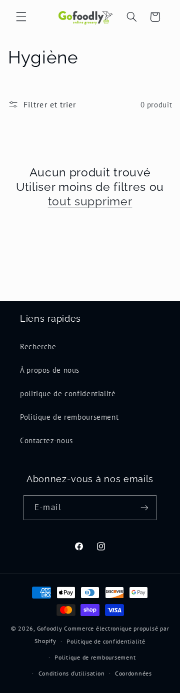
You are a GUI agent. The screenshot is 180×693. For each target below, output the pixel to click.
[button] (21, 16)
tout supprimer (90, 201)
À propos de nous (50, 370)
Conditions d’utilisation (71, 673)
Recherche (38, 346)
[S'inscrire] (144, 507)
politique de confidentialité (68, 393)
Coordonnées (133, 673)
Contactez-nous (46, 440)
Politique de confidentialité (106, 641)
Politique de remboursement (69, 417)
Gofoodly (49, 628)
